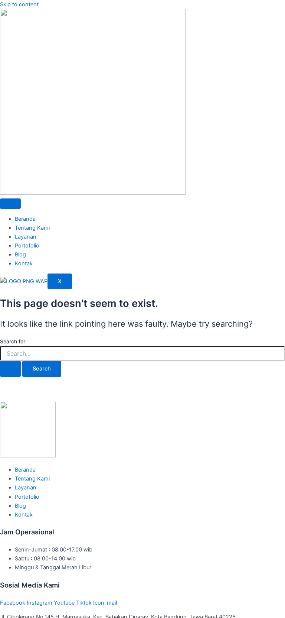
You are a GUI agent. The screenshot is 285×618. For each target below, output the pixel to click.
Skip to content (19, 4)
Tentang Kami (32, 227)
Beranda (25, 219)
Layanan (25, 236)
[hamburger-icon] (10, 203)
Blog (20, 254)
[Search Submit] (10, 369)
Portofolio (27, 245)
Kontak (24, 263)
